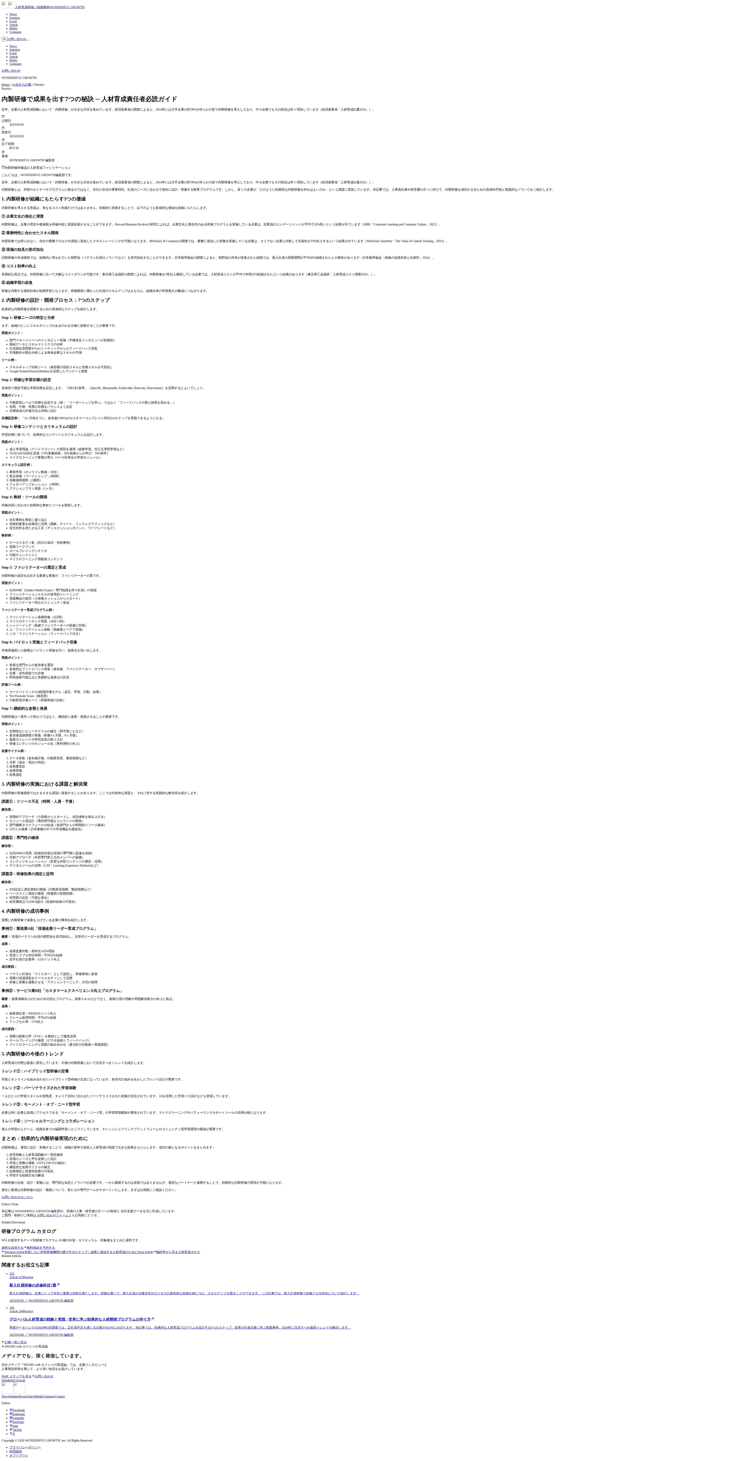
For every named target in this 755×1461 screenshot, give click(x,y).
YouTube (18, 1422)
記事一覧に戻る (16, 1342)
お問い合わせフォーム (52, 1215)
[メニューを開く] (27, 40)
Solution (14, 17)
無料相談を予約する (41, 1247)
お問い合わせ (16, 39)
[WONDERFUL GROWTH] (13, 1393)
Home (5, 84)
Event (13, 21)
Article (13, 25)
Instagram (19, 1414)
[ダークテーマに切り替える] (4, 39)
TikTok (17, 1429)
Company (15, 32)
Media (13, 28)
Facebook (19, 1410)
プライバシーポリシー (25, 1447)
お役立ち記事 (21, 84)
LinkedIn (18, 1418)
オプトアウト (18, 1455)
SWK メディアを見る (16, 1376)
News (13, 14)
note (15, 1426)
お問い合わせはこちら (17, 1197)
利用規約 (15, 1451)
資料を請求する (13, 1247)
